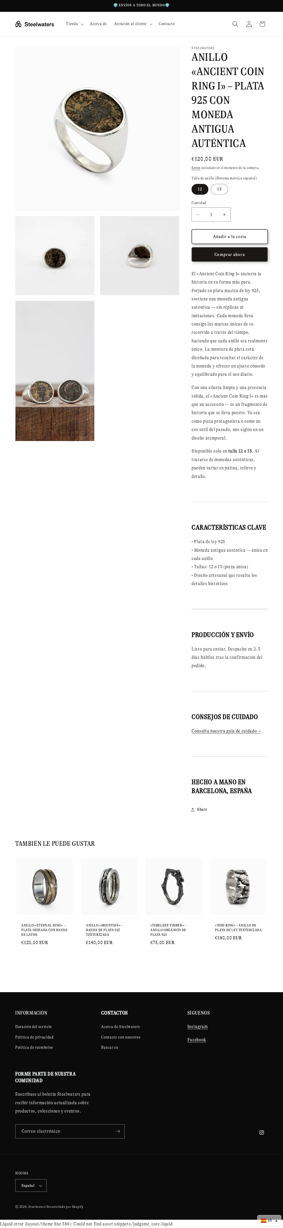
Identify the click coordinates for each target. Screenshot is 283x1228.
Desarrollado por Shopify (64, 1207)
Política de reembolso (34, 1047)
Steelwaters (37, 1207)
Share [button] (202, 809)
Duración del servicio (33, 1026)
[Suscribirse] (117, 1131)
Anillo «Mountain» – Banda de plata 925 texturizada (104, 930)
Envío (196, 168)
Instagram (197, 1026)
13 (219, 189)
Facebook (196, 1039)
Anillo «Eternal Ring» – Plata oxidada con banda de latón (44, 930)
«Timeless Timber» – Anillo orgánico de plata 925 (168, 930)
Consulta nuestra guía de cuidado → (226, 731)
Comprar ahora (229, 254)
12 (200, 189)
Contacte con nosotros (120, 1037)
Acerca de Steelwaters (120, 1026)
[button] (74, 24)
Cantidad (199, 202)
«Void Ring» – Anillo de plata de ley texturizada (238, 927)
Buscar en (109, 1047)
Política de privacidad (34, 1037)
